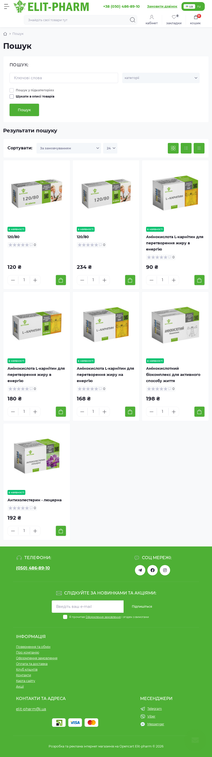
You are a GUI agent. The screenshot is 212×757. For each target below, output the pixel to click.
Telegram (154, 709)
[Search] (132, 20)
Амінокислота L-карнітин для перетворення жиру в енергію (174, 243)
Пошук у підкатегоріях (35, 90)
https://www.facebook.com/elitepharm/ (152, 570)
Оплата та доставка (32, 664)
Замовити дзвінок (162, 6)
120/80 (13, 237)
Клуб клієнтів (26, 669)
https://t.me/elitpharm (140, 570)
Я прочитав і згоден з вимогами (109, 617)
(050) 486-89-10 (33, 568)
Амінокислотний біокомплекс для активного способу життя (173, 374)
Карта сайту (25, 681)
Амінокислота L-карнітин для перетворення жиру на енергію (105, 374)
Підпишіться (142, 606)
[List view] (186, 148)
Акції (20, 686)
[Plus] (35, 280)
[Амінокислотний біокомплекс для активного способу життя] (175, 325)
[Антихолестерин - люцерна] (36, 457)
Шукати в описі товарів (35, 96)
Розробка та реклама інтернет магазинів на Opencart (91, 746)
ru (199, 6)
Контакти (23, 675)
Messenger (155, 724)
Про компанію (27, 652)
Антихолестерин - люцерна (34, 500)
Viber (151, 716)
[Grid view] (173, 148)
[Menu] (6, 6)
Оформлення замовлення (103, 617)
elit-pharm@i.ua (31, 709)
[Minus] (13, 280)
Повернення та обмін (33, 647)
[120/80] (36, 193)
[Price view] (199, 148)
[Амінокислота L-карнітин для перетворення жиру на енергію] (106, 325)
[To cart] (61, 280)
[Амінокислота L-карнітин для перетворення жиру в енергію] (175, 193)
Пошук (24, 110)
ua (191, 6)
